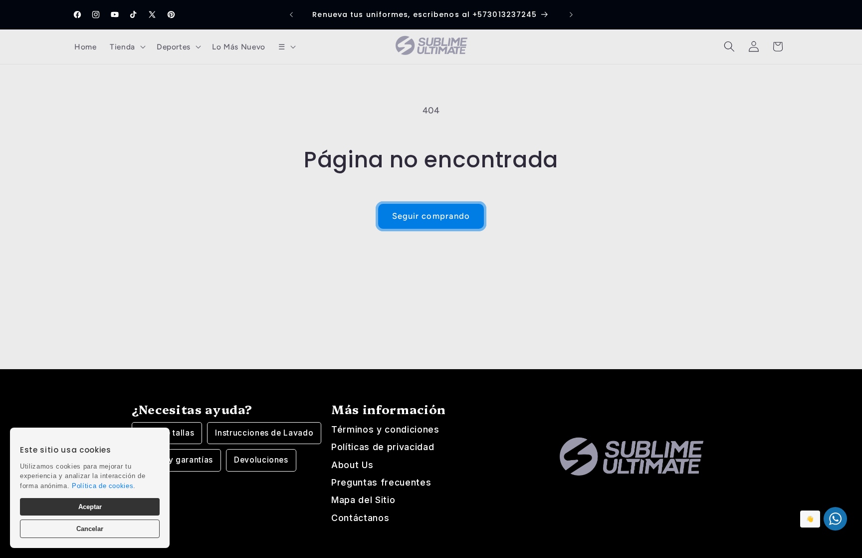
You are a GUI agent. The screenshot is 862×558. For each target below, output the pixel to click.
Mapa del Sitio (363, 500)
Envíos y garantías (176, 460)
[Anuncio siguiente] (571, 14)
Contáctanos (360, 518)
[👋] (835, 519)
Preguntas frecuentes (381, 482)
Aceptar (90, 507)
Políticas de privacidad (382, 447)
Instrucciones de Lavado (264, 433)
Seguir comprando (431, 216)
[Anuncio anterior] (291, 14)
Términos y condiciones (385, 429)
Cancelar (89, 529)
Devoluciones (261, 460)
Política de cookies (103, 486)
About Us (352, 465)
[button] (126, 46)
